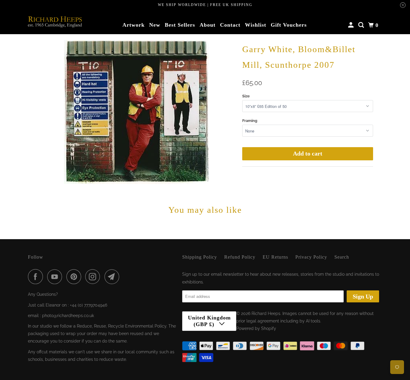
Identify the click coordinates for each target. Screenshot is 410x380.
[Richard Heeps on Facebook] (37, 276)
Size (246, 96)
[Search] (361, 25)
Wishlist (255, 25)
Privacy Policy (311, 257)
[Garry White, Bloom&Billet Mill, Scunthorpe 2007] (136, 112)
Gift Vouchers (289, 25)
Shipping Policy (199, 257)
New (154, 25)
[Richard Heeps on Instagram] (94, 276)
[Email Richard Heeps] (113, 276)
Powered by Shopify (256, 328)
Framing (249, 120)
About (208, 25)
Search (341, 257)
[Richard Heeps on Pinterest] (75, 276)
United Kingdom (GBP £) (209, 321)
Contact (230, 25)
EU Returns (275, 257)
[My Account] (351, 25)
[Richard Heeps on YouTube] (56, 276)
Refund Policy (239, 257)
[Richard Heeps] (55, 22)
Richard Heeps (266, 313)
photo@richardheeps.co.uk (68, 315)
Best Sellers (180, 25)
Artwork (133, 25)
